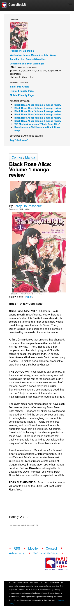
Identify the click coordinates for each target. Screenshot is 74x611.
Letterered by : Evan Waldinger (27, 63)
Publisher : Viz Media (22, 50)
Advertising (17, 553)
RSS (16, 548)
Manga (30, 157)
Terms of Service (45, 553)
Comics (17, 157)
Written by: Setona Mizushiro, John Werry (33, 55)
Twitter (28, 296)
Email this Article (19, 86)
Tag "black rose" (19, 140)
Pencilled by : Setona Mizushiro (27, 59)
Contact (51, 548)
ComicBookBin (17, 4)
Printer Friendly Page (22, 90)
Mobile (33, 548)
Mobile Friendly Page (22, 95)
